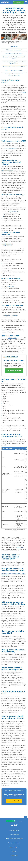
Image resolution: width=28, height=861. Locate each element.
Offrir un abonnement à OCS (14, 70)
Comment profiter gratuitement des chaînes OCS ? (14, 62)
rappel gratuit (19, 2)
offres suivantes (14, 211)
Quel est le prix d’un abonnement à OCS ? (14, 57)
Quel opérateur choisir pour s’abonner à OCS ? (14, 74)
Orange (23, 92)
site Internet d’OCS (11, 148)
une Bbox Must (7, 245)
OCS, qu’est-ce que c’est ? (14, 50)
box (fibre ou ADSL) (11, 315)
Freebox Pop (10, 286)
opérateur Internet (7, 170)
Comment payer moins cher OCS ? (14, 67)
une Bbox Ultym (8, 244)
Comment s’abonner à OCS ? (14, 53)
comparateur (20, 547)
